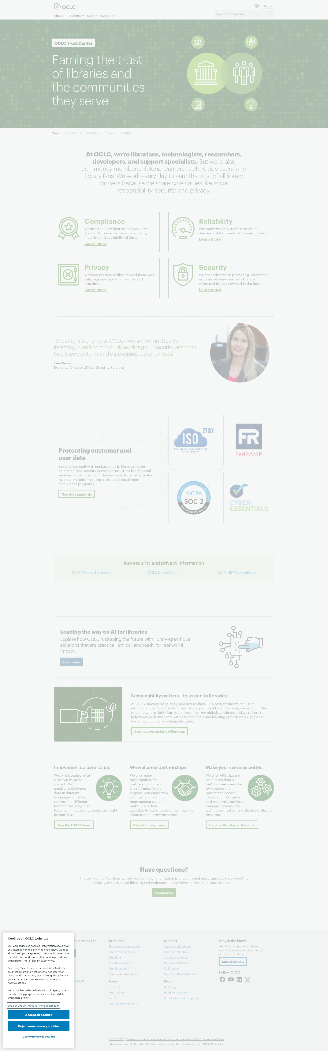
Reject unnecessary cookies (38, 1026)
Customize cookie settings (39, 1036)
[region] (38, 990)
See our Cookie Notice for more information (33, 1005)
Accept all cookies (38, 1014)
